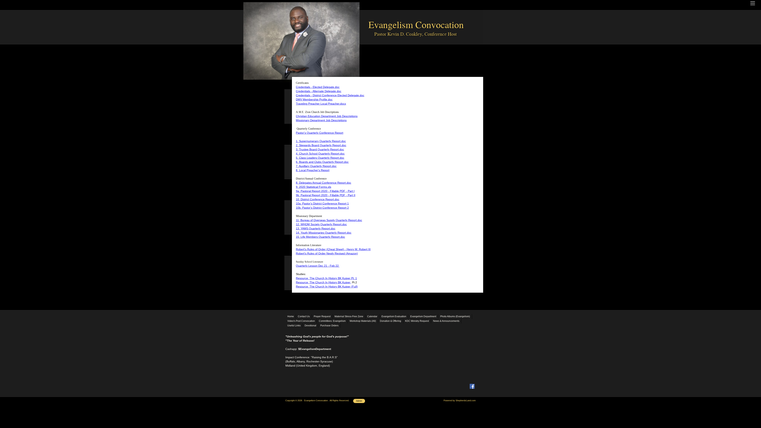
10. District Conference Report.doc (317, 199)
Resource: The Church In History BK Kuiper (323, 282)
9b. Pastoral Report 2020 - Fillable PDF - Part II (325, 195)
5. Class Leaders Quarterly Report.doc (320, 157)
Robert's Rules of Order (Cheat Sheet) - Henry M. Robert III (333, 249)
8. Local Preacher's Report (312, 170)
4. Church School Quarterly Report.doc (320, 153)
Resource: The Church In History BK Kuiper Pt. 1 (326, 278)
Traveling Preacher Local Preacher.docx (321, 103)
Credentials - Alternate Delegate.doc (318, 91)
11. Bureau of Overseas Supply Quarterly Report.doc (329, 220)
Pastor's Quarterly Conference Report (319, 132)
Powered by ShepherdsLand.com (460, 400)
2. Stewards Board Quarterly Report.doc (321, 145)
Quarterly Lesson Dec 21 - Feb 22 (317, 265)
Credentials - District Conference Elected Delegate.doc (330, 95)
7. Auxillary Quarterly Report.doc (316, 166)
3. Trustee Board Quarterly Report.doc (320, 149)
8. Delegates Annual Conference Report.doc (323, 182)
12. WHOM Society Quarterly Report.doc (321, 224)
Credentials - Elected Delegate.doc (317, 87)
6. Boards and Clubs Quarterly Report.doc (322, 161)
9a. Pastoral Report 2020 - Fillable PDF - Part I (325, 191)
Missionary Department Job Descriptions (321, 120)
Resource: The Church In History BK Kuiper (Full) (327, 286)
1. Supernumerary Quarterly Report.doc (321, 141)
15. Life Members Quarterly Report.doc (320, 236)
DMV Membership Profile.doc (314, 99)
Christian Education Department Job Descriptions (327, 116)
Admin (359, 401)
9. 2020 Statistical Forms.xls (313, 186)
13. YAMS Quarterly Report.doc (315, 228)
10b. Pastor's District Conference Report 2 (322, 207)
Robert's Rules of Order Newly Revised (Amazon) (327, 253)
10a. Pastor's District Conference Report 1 (322, 203)
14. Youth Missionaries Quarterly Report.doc (323, 232)
